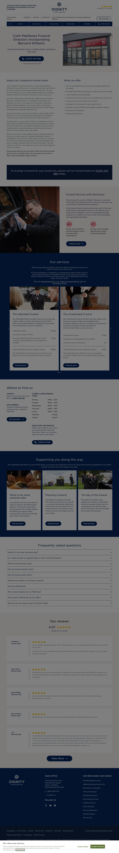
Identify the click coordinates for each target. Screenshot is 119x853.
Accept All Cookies (97, 846)
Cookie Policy (20, 850)
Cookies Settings (82, 846)
